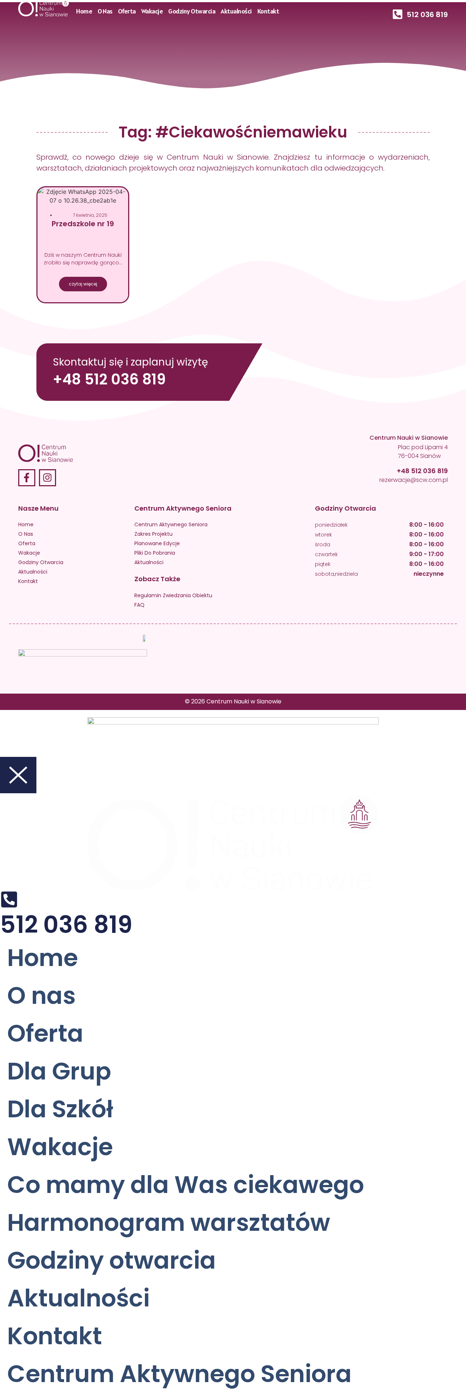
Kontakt (268, 11)
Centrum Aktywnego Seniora (171, 524)
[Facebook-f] (26, 477)
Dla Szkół (60, 1109)
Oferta (127, 11)
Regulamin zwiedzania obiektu (173, 595)
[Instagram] (47, 477)
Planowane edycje (157, 543)
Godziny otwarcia (191, 11)
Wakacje (152, 11)
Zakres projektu (153, 534)
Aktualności (236, 11)
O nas (105, 11)
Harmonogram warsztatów (168, 1222)
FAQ (139, 604)
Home (84, 11)
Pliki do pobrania (154, 552)
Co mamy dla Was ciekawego (185, 1184)
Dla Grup (59, 1071)
